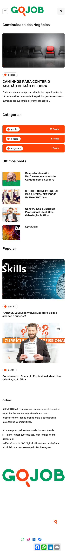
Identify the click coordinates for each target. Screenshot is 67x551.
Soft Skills (31, 226)
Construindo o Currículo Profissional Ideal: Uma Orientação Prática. (40, 212)
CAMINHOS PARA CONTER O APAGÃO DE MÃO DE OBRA (26, 83)
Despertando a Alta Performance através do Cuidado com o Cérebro (40, 176)
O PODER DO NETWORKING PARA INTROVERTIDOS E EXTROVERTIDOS (41, 194)
